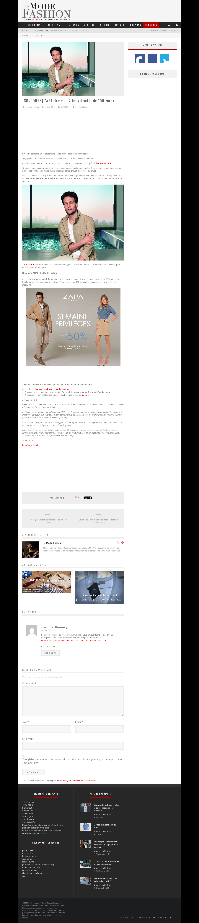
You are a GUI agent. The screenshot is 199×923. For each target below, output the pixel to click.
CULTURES (104, 25)
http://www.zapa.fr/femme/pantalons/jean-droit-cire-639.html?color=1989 (73, 640)
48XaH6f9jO (27, 805)
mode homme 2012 (31, 867)
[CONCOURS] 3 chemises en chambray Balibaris (48, 582)
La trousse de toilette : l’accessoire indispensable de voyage (75, 31)
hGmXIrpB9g (27, 808)
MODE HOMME (35, 25)
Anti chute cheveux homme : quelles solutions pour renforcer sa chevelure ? (106, 807)
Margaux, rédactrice (103, 814)
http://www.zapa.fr (30, 445)
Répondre (50, 653)
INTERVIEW (73, 25)
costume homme (29, 870)
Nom (25, 722)
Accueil (25, 35)
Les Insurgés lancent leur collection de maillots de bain (47, 521)
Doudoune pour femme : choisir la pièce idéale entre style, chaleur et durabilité (106, 844)
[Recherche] (169, 25)
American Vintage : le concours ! (99, 595)
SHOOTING (89, 25)
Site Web (27, 738)
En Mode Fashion (32, 106)
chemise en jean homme (33, 873)
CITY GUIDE (120, 25)
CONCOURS (151, 25)
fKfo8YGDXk (27, 810)
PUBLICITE (174, 31)
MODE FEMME (55, 25)
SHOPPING (135, 25)
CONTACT (164, 31)
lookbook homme (30, 856)
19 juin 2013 (46, 631)
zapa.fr (86, 395)
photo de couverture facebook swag (38, 864)
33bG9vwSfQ (28, 802)
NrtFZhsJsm (27, 816)
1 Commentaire (81, 106)
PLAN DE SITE (142, 918)
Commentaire (30, 683)
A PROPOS (154, 31)
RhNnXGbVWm (28, 822)
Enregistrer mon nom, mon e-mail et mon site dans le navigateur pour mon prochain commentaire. (72, 761)
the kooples (27, 853)
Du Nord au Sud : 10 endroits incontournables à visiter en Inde (98, 521)
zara (24, 876)
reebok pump (28, 861)
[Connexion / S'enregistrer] (177, 25)
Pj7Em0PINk (27, 813)
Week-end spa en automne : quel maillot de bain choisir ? (105, 880)
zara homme (28, 859)
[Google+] (122, 543)
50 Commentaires (115, 600)
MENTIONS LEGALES (127, 918)
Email (79, 722)
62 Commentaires (63, 589)
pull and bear (28, 850)
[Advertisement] (73, 131)
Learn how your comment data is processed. (76, 780)
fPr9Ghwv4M (28, 819)
